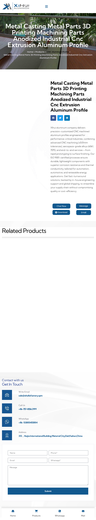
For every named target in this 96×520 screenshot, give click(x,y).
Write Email (24, 392)
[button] (53, 118)
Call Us (22, 405)
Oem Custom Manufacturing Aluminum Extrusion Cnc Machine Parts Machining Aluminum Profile (72, 285)
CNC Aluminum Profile (58, 51)
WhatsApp (24, 418)
